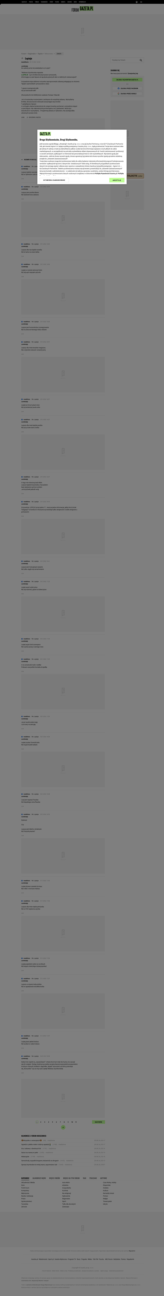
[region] (82, 157)
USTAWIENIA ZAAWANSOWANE (54, 180)
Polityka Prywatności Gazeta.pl (106, 173)
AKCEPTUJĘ (117, 180)
